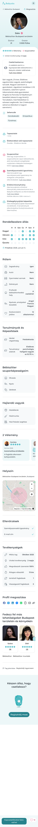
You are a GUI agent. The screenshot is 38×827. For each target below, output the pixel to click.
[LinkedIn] (12, 603)
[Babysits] (8, 3)
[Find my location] (32, 494)
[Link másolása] (33, 603)
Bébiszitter (7, 656)
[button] (16, 450)
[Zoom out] (32, 488)
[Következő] (35, 450)
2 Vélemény (16, 51)
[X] (8, 603)
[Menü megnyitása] (33, 3)
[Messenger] (17, 603)
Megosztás (30, 9)
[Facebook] (4, 603)
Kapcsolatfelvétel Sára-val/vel (14, 821)
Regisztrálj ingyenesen (25, 668)
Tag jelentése (9, 668)
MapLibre (17, 509)
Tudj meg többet (15, 73)
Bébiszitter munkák (21, 656)
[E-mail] (29, 603)
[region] (19, 495)
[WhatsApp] (21, 603)
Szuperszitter (29, 51)
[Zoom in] (32, 484)
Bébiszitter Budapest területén (19, 36)
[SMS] (25, 603)
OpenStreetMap (26, 509)
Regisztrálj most (19, 714)
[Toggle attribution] (33, 508)
